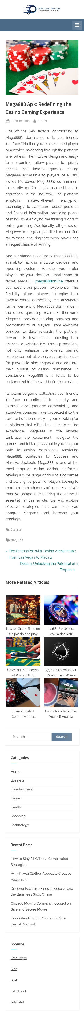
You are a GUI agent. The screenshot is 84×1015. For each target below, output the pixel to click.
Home (15, 772)
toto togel (18, 991)
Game (15, 798)
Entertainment (22, 789)
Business (17, 780)
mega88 (17, 540)
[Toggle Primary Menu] (77, 25)
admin (42, 121)
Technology (20, 825)
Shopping (18, 816)
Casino (16, 529)
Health (16, 807)
